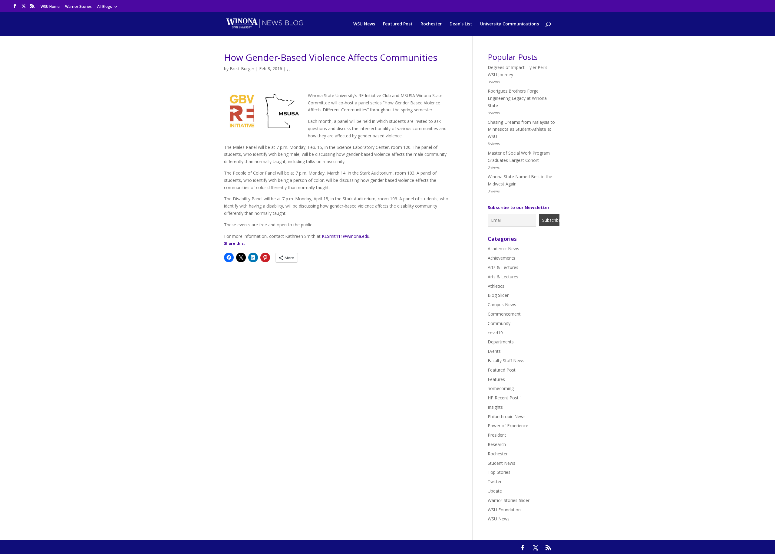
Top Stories (499, 472)
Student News (501, 463)
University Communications (509, 24)
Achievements (501, 258)
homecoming (501, 388)
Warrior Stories (78, 7)
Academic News (503, 248)
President (497, 435)
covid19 (495, 333)
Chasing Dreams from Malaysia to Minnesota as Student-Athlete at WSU (521, 129)
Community (499, 323)
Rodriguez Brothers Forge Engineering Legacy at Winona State (517, 98)
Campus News (502, 304)
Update (495, 491)
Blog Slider (498, 295)
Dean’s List (461, 24)
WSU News (364, 24)
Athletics (496, 286)
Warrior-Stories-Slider (508, 500)
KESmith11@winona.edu (345, 236)
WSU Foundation (504, 510)
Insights (495, 407)
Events (494, 351)
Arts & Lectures (503, 267)
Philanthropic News (507, 416)
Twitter (495, 481)
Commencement (504, 314)
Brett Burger (242, 68)
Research (497, 444)
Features (496, 379)
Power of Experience (508, 425)
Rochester (431, 24)
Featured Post (398, 24)
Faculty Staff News (506, 360)
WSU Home (50, 7)
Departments (501, 342)
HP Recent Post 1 (505, 398)
